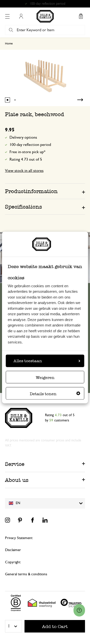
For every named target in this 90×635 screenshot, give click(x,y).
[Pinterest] (20, 520)
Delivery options (23, 137)
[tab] (45, 191)
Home (9, 43)
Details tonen (43, 393)
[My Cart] (80, 16)
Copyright (12, 562)
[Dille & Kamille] (45, 16)
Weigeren (45, 377)
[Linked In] (45, 520)
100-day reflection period (30, 145)
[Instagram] (7, 520)
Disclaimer (13, 550)
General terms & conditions (26, 574)
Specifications (23, 207)
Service (14, 464)
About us (16, 480)
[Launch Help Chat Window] (79, 610)
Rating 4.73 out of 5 (26, 159)
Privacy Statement (18, 538)
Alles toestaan (28, 360)
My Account (21, 16)
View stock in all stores (24, 171)
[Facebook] (32, 520)
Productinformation (31, 191)
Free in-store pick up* (47, 3)
